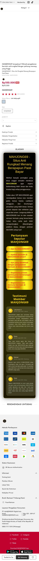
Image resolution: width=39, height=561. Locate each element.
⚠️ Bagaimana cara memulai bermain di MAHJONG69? (16, 285)
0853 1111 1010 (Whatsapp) (11, 527)
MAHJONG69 (7, 90)
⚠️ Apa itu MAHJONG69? (19, 249)
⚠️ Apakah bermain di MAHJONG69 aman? (17, 256)
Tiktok (14, 543)
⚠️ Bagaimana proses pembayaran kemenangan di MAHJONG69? (19, 275)
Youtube (25, 539)
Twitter (14, 539)
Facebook (15, 535)
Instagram (26, 535)
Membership (21, 2)
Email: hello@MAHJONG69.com (10, 514)
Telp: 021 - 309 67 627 (29, 514)
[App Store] (12, 552)
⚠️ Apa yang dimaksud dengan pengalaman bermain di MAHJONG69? (19, 265)
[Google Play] (26, 552)
